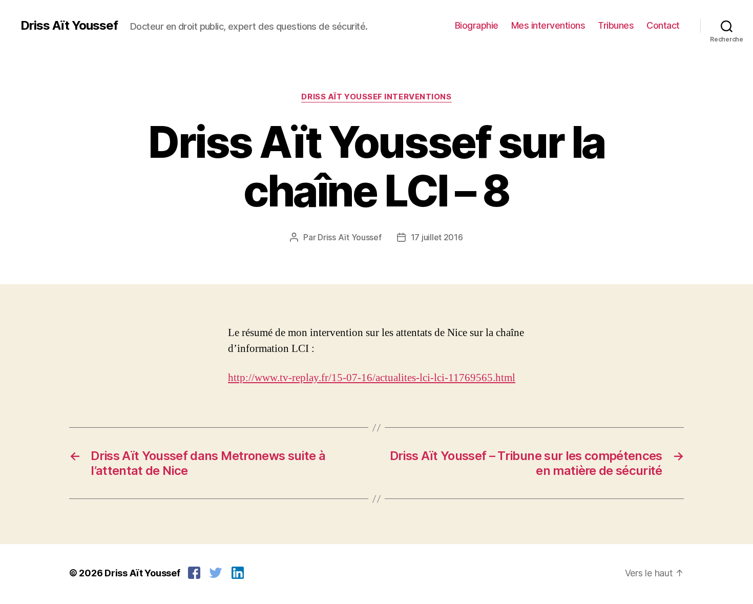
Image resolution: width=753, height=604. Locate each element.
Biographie (476, 25)
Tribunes (616, 25)
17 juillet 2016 (437, 237)
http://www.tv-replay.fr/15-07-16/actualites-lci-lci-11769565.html (371, 378)
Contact (663, 25)
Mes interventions (548, 25)
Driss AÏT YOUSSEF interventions (376, 96)
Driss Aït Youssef (69, 25)
